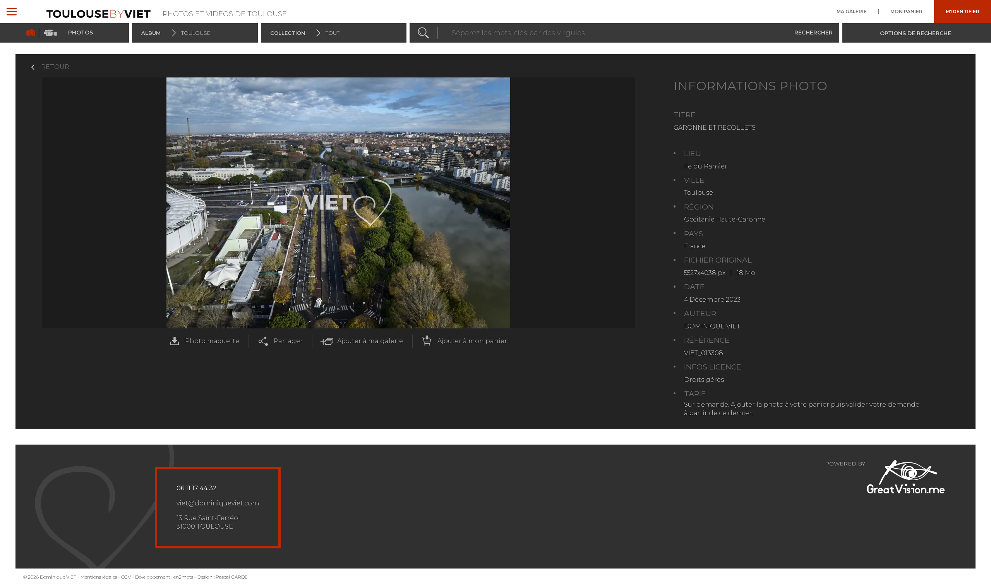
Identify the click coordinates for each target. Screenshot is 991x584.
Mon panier (906, 11)
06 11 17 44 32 (197, 488)
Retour (55, 66)
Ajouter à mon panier (472, 341)
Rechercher (813, 32)
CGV (126, 577)
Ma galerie (852, 11)
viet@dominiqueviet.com (218, 503)
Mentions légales (99, 577)
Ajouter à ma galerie (370, 341)
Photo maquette (212, 341)
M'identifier (962, 11)
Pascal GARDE (232, 577)
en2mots (183, 577)
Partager (288, 341)
